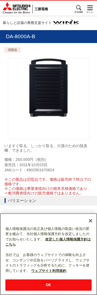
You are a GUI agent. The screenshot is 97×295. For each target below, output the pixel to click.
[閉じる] (90, 221)
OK (48, 285)
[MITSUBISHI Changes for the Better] (24, 8)
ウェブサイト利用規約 (48, 271)
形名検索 (79, 8)
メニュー (90, 8)
